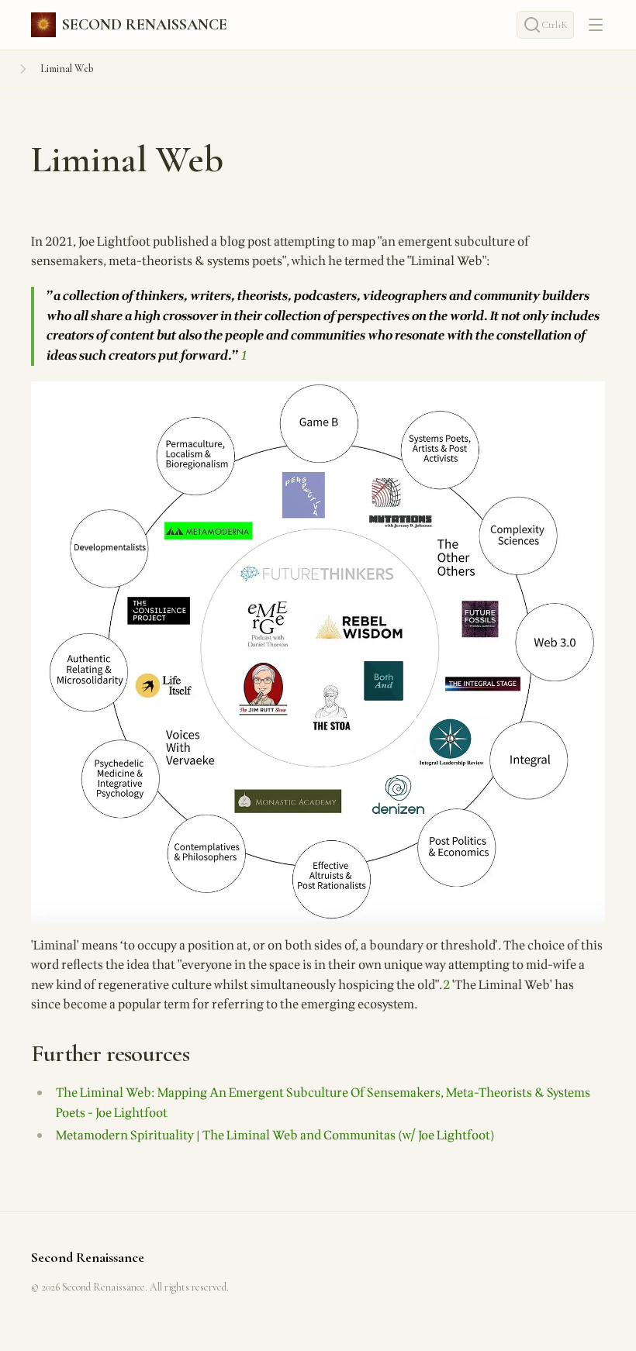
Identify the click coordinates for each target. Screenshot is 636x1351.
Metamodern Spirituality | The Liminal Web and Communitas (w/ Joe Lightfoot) (275, 1135)
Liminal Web (66, 68)
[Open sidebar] (23, 69)
